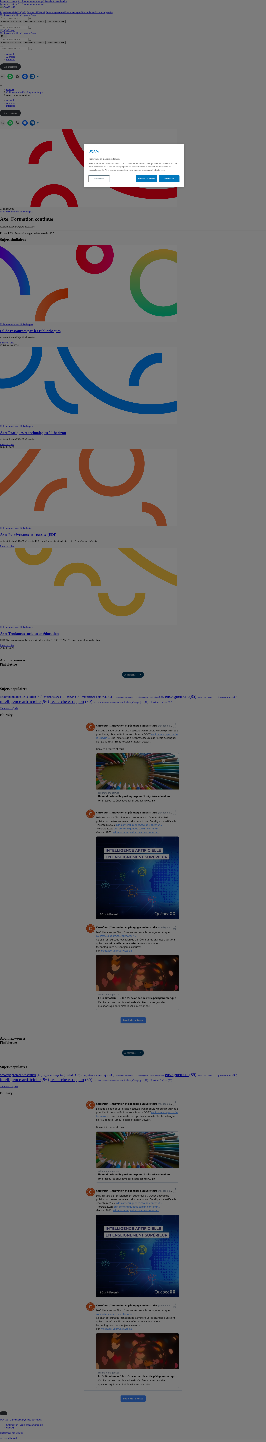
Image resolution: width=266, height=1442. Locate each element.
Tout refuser (169, 179)
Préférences (99, 179)
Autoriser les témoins (146, 179)
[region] (134, 165)
